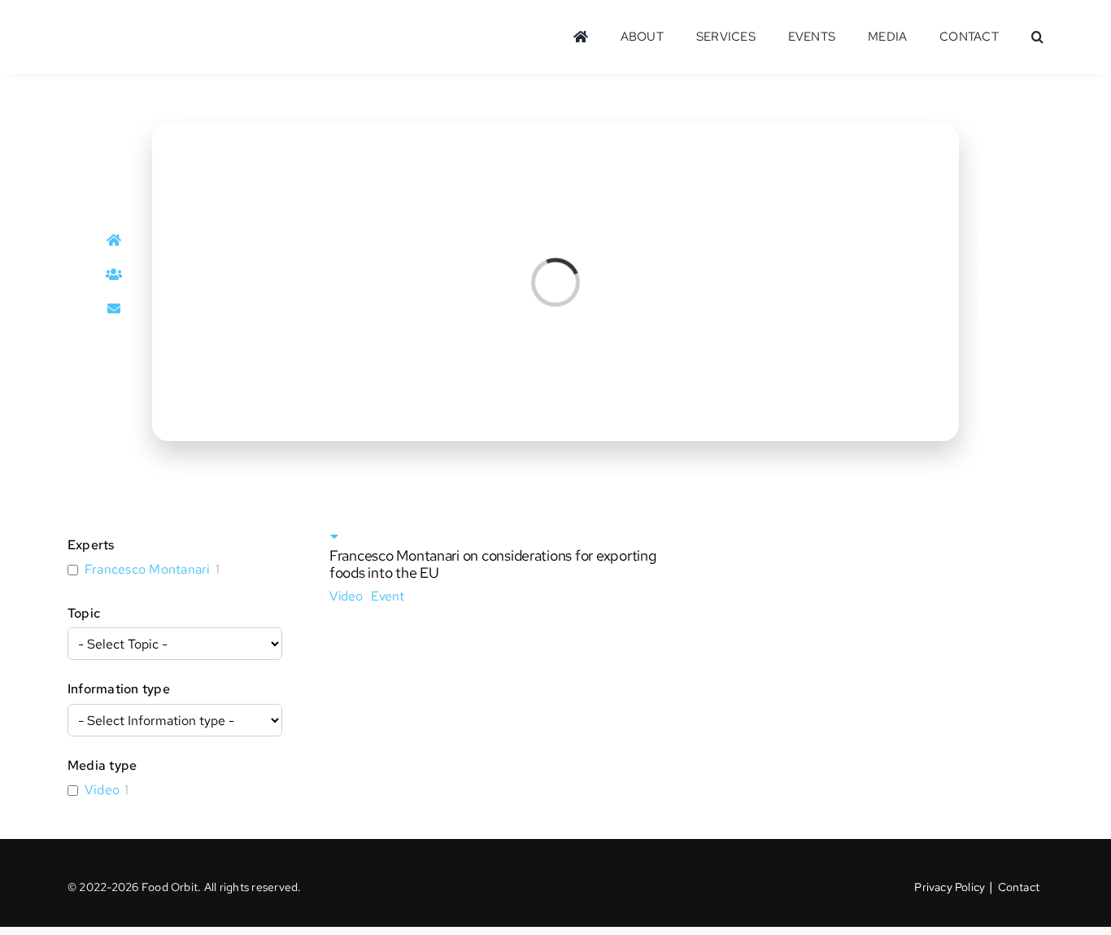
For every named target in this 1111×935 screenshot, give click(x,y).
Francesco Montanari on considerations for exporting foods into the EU (492, 564)
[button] (1037, 37)
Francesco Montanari (148, 569)
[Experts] (115, 274)
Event (387, 596)
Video (102, 790)
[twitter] (991, 274)
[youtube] (991, 308)
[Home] (115, 240)
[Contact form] (115, 308)
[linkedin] (991, 240)
